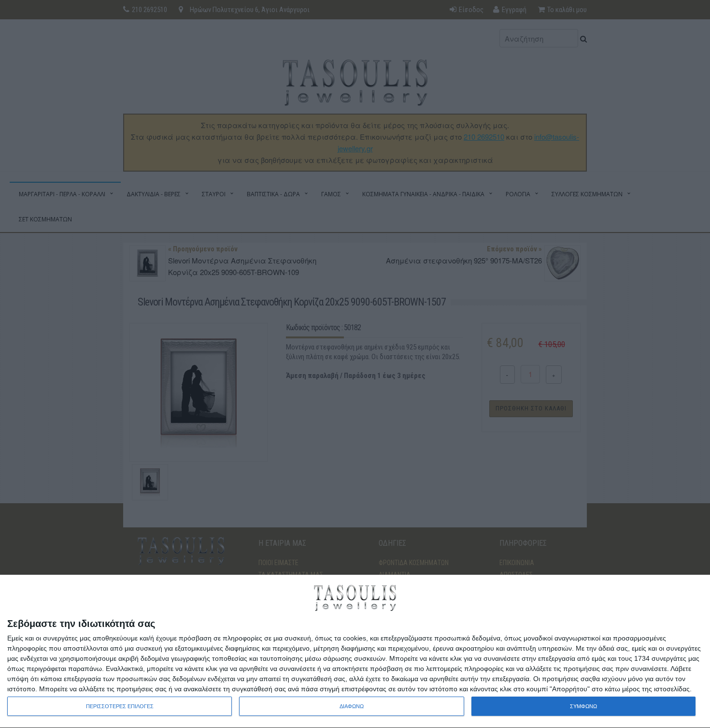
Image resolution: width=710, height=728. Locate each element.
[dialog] (355, 651)
